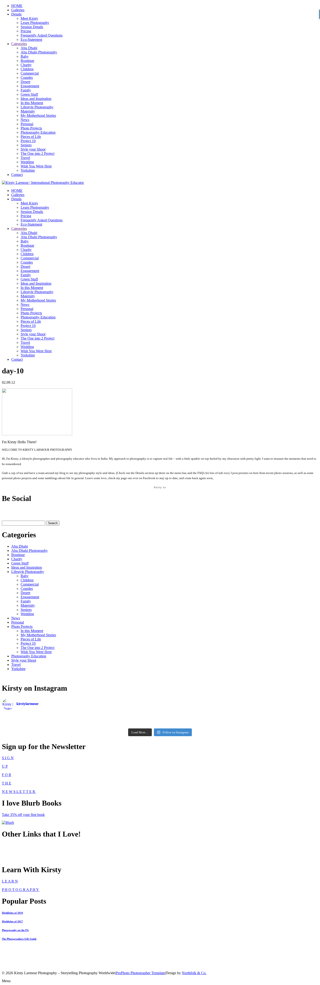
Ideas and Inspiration (36, 99)
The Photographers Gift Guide (19, 938)
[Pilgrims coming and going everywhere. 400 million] (55, 715)
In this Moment (32, 103)
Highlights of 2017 (12, 921)
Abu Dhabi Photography (39, 52)
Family (26, 90)
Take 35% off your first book (23, 815)
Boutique (27, 61)
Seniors (26, 145)
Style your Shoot (33, 149)
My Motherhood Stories (38, 115)
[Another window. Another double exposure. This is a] (55, 724)
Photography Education (38, 132)
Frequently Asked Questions (42, 35)
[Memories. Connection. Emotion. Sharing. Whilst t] (160, 720)
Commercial (30, 73)
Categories (19, 44)
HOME (16, 6)
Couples (27, 78)
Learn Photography (35, 23)
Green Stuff (29, 94)
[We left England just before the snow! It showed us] (265, 724)
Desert (25, 82)
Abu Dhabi (29, 48)
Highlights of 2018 (12, 912)
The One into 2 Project (37, 153)
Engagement (30, 86)
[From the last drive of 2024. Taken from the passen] (160, 724)
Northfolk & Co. (194, 973)
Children (27, 69)
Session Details (32, 27)
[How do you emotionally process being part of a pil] (265, 715)
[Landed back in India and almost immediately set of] (55, 720)
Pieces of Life (31, 137)
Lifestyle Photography (37, 107)
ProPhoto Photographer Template (140, 973)
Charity (26, 65)
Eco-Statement (31, 40)
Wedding (27, 162)
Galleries (17, 10)
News (25, 120)
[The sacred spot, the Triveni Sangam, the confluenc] (160, 715)
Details (16, 14)
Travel (25, 158)
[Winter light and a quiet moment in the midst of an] (265, 720)
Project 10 (28, 141)
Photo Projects (31, 128)
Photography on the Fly (15, 930)
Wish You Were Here (36, 166)
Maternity (28, 111)
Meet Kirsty (29, 18)
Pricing (26, 31)
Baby (25, 56)
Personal (27, 124)
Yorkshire (28, 170)
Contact (17, 175)
